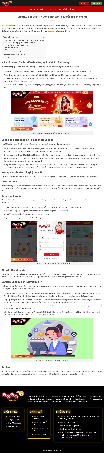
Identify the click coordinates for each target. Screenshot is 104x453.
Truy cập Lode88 (12, 47)
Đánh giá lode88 (40, 434)
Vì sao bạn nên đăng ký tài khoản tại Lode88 (19, 43)
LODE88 (32, 9)
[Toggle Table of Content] (41, 37)
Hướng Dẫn (50, 9)
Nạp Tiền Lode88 (14, 423)
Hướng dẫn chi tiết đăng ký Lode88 (16, 45)
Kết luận (7, 57)
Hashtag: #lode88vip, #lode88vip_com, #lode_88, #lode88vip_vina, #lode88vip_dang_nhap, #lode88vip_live (78, 435)
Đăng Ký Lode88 (14, 420)
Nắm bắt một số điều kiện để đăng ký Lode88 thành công (24, 40)
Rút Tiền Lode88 (14, 427)
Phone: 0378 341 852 (68, 422)
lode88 (50, 31)
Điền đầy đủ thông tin (14, 50)
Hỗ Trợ (71, 9)
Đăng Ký (40, 9)
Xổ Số (65, 9)
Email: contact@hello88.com (70, 429)
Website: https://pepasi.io (69, 426)
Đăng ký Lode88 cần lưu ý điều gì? (16, 54)
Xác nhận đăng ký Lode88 (15, 52)
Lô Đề (59, 9)
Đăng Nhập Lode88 (15, 416)
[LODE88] (9, 3)
